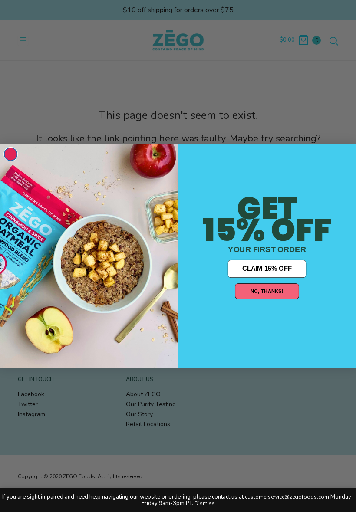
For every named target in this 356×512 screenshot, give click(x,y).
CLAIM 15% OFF (267, 268)
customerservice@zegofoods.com (287, 496)
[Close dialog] (10, 154)
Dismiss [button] (204, 503)
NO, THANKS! (267, 291)
